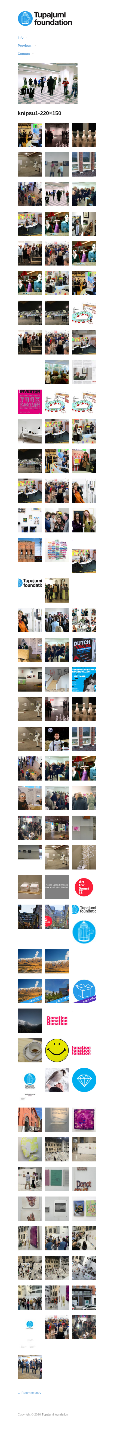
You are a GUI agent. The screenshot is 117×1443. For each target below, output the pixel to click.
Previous (25, 45)
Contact (24, 53)
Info (20, 37)
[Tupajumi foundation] (45, 17)
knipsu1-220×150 (39, 113)
